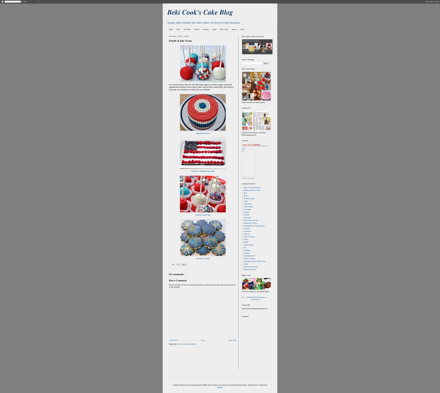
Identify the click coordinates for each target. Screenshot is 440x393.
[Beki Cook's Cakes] (249, 176)
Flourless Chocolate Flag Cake (202, 171)
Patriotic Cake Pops (202, 215)
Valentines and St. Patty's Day (254, 261)
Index (246, 239)
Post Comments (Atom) (187, 344)
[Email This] (177, 264)
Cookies (196, 29)
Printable (247, 250)
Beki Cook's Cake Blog (200, 12)
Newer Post (173, 340)
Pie (245, 248)
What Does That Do (251, 267)
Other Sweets (224, 29)
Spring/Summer (249, 256)
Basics (246, 196)
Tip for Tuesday (249, 258)
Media (246, 242)
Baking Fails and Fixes (252, 190)
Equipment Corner (250, 223)
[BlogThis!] (179, 264)
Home (171, 29)
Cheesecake (248, 207)
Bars (245, 193)
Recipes (234, 29)
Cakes (178, 29)
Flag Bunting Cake (203, 133)
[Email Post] (173, 264)
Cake (246, 201)
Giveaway (247, 231)
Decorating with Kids (251, 220)
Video (246, 264)
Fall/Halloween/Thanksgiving (254, 226)
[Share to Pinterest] (185, 264)
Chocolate (247, 209)
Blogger (220, 387)
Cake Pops (187, 29)
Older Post (232, 340)
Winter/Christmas (250, 269)
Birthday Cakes (249, 198)
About (242, 29)
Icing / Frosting (249, 237)
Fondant (247, 228)
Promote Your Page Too (248, 178)
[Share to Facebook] (183, 264)
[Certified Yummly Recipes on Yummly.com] (255, 299)
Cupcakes (206, 29)
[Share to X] (181, 264)
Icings (214, 29)
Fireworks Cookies (203, 259)
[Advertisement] (256, 354)
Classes (247, 212)
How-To (246, 234)
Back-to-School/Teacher (252, 187)
